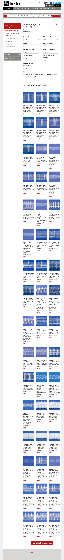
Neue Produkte (11, 38)
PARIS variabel (40, 157)
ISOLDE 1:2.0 (40, 497)
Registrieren (50, 5)
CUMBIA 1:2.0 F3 (41, 444)
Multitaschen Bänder (29, 76)
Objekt (30, 74)
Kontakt (30, 2)
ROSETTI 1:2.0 (40, 469)
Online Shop (8, 8)
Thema (25, 72)
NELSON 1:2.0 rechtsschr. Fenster (53, 300)
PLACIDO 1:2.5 (27, 213)
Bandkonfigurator (12, 30)
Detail (25, 114)
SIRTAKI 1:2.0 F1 (28, 105)
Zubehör (7, 54)
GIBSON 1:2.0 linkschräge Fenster (40, 300)
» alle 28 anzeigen (9, 50)
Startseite (26, 2)
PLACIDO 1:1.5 (27, 185)
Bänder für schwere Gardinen (42, 76)
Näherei (26, 74)
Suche (35, 2)
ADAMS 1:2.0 (40, 413)
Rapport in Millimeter (49, 49)
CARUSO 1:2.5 (53, 360)
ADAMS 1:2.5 (53, 413)
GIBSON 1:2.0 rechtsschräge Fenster (27, 331)
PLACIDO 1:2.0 (40, 185)
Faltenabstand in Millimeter (28, 64)
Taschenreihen (27, 55)
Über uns (34, 8)
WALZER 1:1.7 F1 (54, 242)
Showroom (17, 8)
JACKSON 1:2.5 (28, 298)
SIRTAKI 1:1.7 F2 (54, 105)
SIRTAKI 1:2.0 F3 (41, 130)
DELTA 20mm (53, 385)
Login (58, 5)
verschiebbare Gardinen (52, 74)
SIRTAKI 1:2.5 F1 (41, 105)
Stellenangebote (8, 11)
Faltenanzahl (47, 37)
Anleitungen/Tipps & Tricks (47, 8)
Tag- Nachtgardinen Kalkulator (12, 34)
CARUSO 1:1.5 (40, 329)
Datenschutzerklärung (40, 552)
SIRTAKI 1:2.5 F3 (54, 130)
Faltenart (26, 37)
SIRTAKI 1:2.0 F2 (28, 130)
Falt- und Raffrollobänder (11, 45)
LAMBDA (26, 469)
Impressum (26, 552)
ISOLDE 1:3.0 (40, 525)
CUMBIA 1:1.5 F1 (28, 444)
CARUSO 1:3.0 (27, 385)
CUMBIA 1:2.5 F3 (54, 444)
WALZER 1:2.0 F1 (28, 273)
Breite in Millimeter (28, 49)
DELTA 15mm (40, 385)
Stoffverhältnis (47, 43)
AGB (32, 552)
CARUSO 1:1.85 (54, 329)
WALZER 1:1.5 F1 (41, 242)
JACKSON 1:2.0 (54, 273)
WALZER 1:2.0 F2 (41, 273)
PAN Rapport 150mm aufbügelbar (27, 244)
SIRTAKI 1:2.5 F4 (28, 157)
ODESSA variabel (41, 360)
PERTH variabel (28, 497)
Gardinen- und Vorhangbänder (9, 26)
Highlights (24, 8)
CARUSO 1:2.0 (27, 360)
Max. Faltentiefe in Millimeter (48, 56)
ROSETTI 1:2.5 (53, 497)
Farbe (25, 43)
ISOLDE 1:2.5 (27, 525)
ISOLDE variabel (54, 525)
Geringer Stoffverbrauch (39, 74)
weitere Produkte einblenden (42, 543)
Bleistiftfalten (10, 41)
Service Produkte (10, 58)
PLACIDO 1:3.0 (53, 213)
